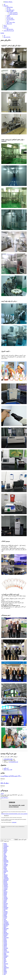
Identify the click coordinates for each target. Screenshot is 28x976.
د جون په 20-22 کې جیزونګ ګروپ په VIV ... (11, 776)
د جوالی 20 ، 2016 (5, 783)
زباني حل (8, 8)
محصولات (5, 5)
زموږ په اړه (6, 27)
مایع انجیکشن (9, 7)
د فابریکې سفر (9, 29)
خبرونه (5, 25)
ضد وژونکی (9, 23)
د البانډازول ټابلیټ (13, 12)
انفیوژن (8, 15)
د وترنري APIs (9, 18)
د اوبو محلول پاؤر (10, 9)
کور (4, 4)
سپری (7, 20)
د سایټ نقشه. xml (7, 769)
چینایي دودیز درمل (10, 22)
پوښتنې (5, 26)
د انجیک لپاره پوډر (10, 19)
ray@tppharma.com (13, 761)
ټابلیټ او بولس (9, 11)
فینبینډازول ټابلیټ (13, 14)
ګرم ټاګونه (5, 768)
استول (2, 793)
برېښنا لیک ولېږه (4, 797)
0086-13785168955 (7, 759)
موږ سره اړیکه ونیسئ (8, 30)
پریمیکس (8, 16)
